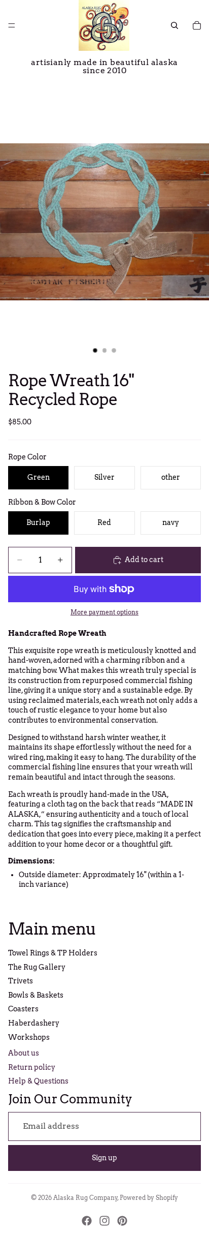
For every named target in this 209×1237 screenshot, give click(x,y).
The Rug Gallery (36, 967)
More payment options (104, 612)
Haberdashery (33, 1023)
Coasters (23, 1009)
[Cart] (197, 25)
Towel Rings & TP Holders (52, 953)
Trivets (20, 981)
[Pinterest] (122, 1221)
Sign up (104, 1158)
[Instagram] (104, 1221)
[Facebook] (87, 1221)
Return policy (31, 1067)
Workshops (29, 1037)
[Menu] (11, 25)
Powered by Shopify (149, 1197)
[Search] (174, 25)
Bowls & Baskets (35, 995)
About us (23, 1053)
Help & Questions (38, 1081)
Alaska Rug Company (85, 1197)
